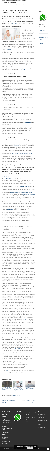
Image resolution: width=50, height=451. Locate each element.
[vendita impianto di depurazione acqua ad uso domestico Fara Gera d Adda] (18, 384)
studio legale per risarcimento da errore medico (21, 192)
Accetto (30, 447)
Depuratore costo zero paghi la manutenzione (43, 30)
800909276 (15, 23)
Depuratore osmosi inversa (43, 38)
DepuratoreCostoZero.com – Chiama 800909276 (14, 2)
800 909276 (25, 319)
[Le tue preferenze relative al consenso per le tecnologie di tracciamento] (48, 449)
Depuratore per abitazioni (42, 42)
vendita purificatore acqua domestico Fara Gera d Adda (6, 388)
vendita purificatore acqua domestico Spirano (21, 153)
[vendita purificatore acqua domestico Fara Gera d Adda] (7, 384)
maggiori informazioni (22, 447)
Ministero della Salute (25, 186)
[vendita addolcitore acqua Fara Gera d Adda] (30, 384)
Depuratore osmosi (15, 395)
